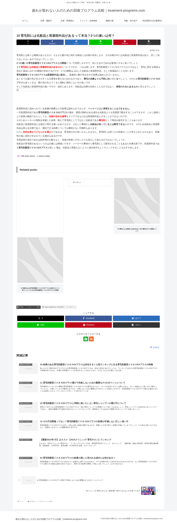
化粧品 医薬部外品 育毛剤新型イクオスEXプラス (60, 307)
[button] (149, 42)
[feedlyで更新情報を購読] (85, 339)
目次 (74, 182)
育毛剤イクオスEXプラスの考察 (29, 307)
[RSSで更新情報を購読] (91, 339)
